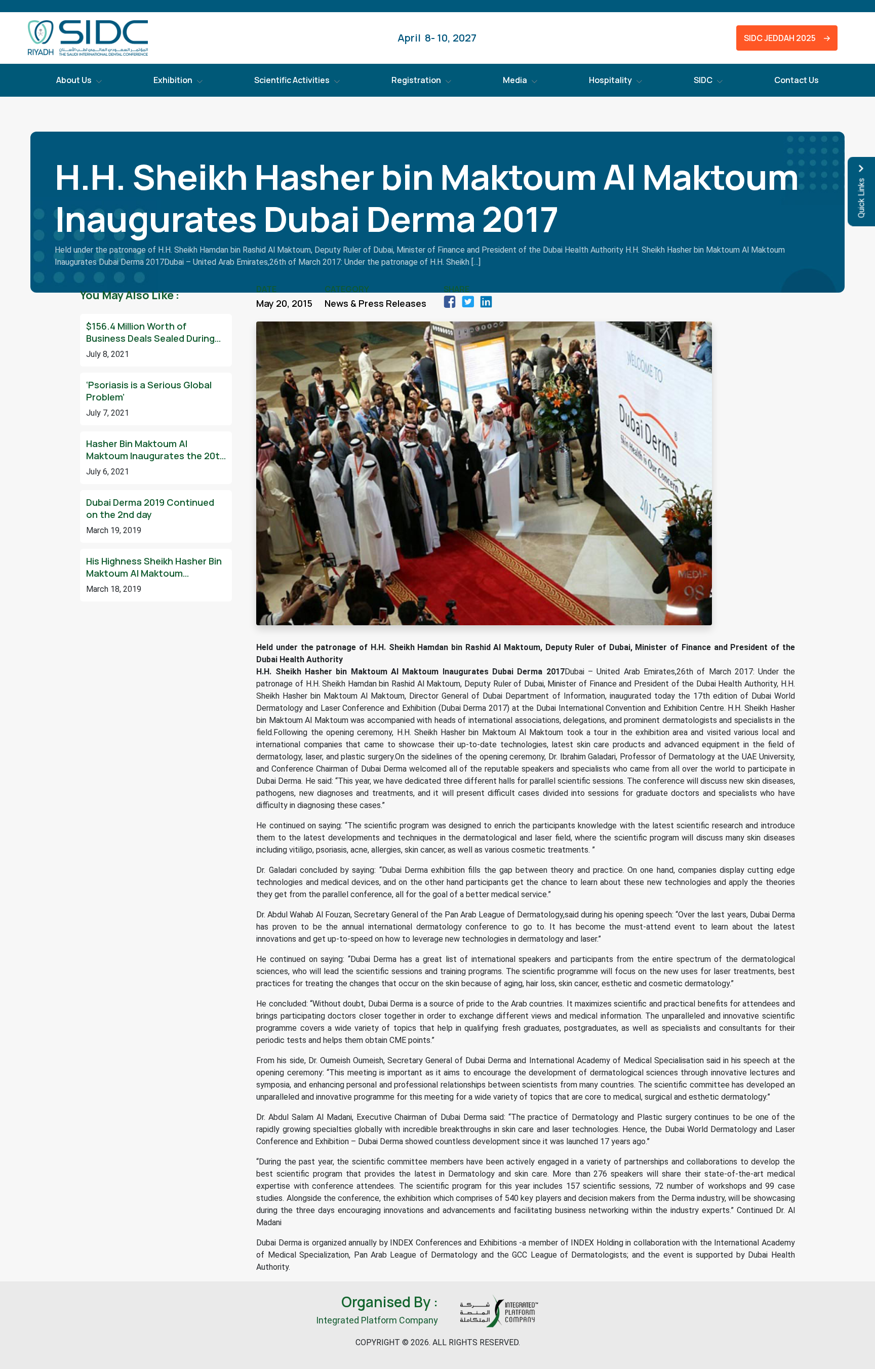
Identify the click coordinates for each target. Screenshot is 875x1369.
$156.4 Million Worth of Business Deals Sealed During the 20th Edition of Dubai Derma (150, 332)
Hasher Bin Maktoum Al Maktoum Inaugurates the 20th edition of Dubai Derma (155, 449)
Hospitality (610, 80)
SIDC (703, 80)
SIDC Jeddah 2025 (777, 38)
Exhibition (172, 80)
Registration (416, 80)
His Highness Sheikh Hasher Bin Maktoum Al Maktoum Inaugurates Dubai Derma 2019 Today (154, 567)
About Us (74, 80)
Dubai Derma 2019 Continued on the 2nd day (150, 508)
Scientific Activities (292, 80)
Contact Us (796, 80)
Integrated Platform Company (377, 1320)
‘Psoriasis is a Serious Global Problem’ (149, 391)
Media (515, 80)
